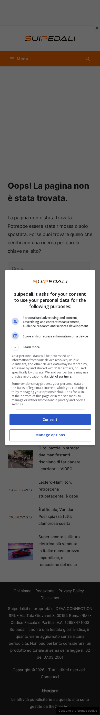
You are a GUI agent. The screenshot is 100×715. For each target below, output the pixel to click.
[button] (50, 347)
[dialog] (50, 357)
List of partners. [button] (60, 376)
